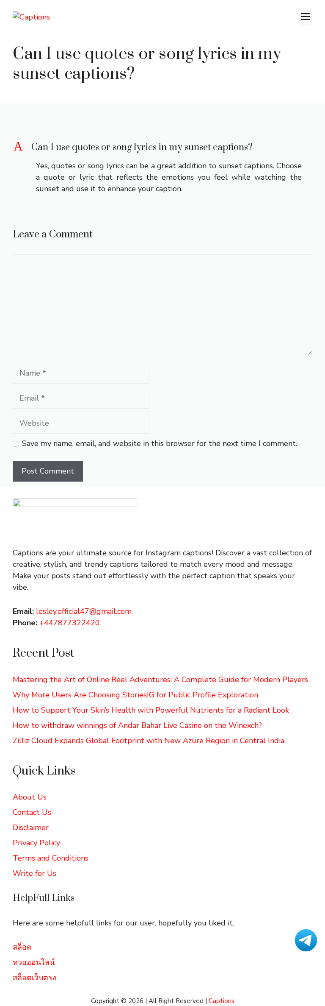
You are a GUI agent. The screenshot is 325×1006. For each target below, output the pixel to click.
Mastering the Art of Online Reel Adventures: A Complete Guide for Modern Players (160, 679)
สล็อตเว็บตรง (34, 978)
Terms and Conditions (50, 858)
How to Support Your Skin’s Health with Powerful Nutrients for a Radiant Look (151, 710)
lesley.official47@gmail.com (84, 611)
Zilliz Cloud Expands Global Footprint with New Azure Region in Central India (148, 741)
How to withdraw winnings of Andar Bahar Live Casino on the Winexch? (137, 725)
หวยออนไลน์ (34, 962)
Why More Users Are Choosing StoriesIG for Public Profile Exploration (135, 695)
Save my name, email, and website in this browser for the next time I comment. (159, 443)
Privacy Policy (36, 843)
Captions (221, 1001)
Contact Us (32, 812)
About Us (30, 797)
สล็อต (22, 947)
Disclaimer (31, 827)
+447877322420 (69, 623)
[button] (162, 147)
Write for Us (34, 873)
